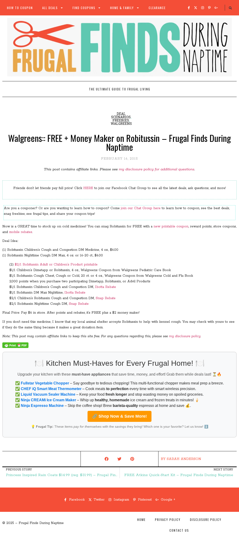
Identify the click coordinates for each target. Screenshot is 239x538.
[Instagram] (202, 7)
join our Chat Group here (141, 208)
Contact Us (179, 530)
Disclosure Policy (205, 519)
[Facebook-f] (189, 7)
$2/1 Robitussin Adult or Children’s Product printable (56, 264)
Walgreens (121, 123)
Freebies (120, 120)
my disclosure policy (184, 336)
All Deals (50, 7)
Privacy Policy (168, 519)
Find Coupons (84, 7)
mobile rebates (20, 232)
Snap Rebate (106, 298)
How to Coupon (20, 7)
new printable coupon (171, 226)
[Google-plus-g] (216, 7)
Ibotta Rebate (105, 287)
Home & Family (122, 7)
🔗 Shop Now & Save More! (119, 416)
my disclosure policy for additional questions (156, 169)
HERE (88, 188)
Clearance (157, 7)
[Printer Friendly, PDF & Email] (15, 347)
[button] (230, 8)
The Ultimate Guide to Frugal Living (119, 89)
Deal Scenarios (121, 115)
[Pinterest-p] (209, 7)
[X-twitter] (195, 7)
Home (141, 519)
